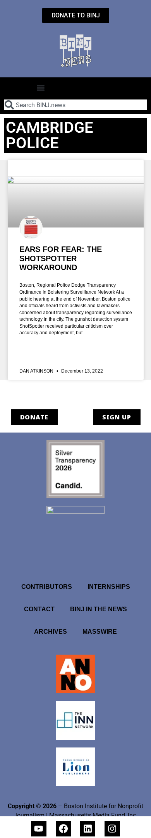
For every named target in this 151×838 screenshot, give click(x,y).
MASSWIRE (99, 631)
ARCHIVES (50, 631)
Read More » (35, 350)
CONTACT (39, 609)
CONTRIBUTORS (46, 586)
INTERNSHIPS (109, 586)
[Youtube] (38, 828)
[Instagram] (112, 828)
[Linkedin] (87, 828)
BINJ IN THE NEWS (98, 609)
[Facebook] (63, 828)
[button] (40, 87)
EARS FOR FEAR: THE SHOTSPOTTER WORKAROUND (60, 258)
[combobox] (75, 104)
